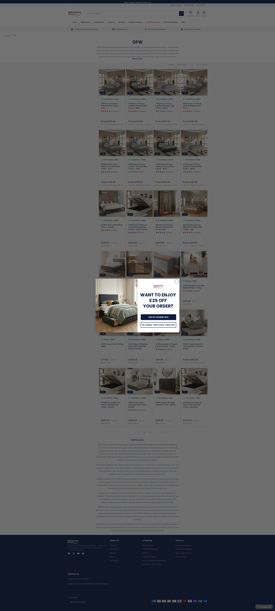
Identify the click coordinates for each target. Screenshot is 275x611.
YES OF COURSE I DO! (158, 317)
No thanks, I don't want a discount (158, 324)
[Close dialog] (177, 281)
